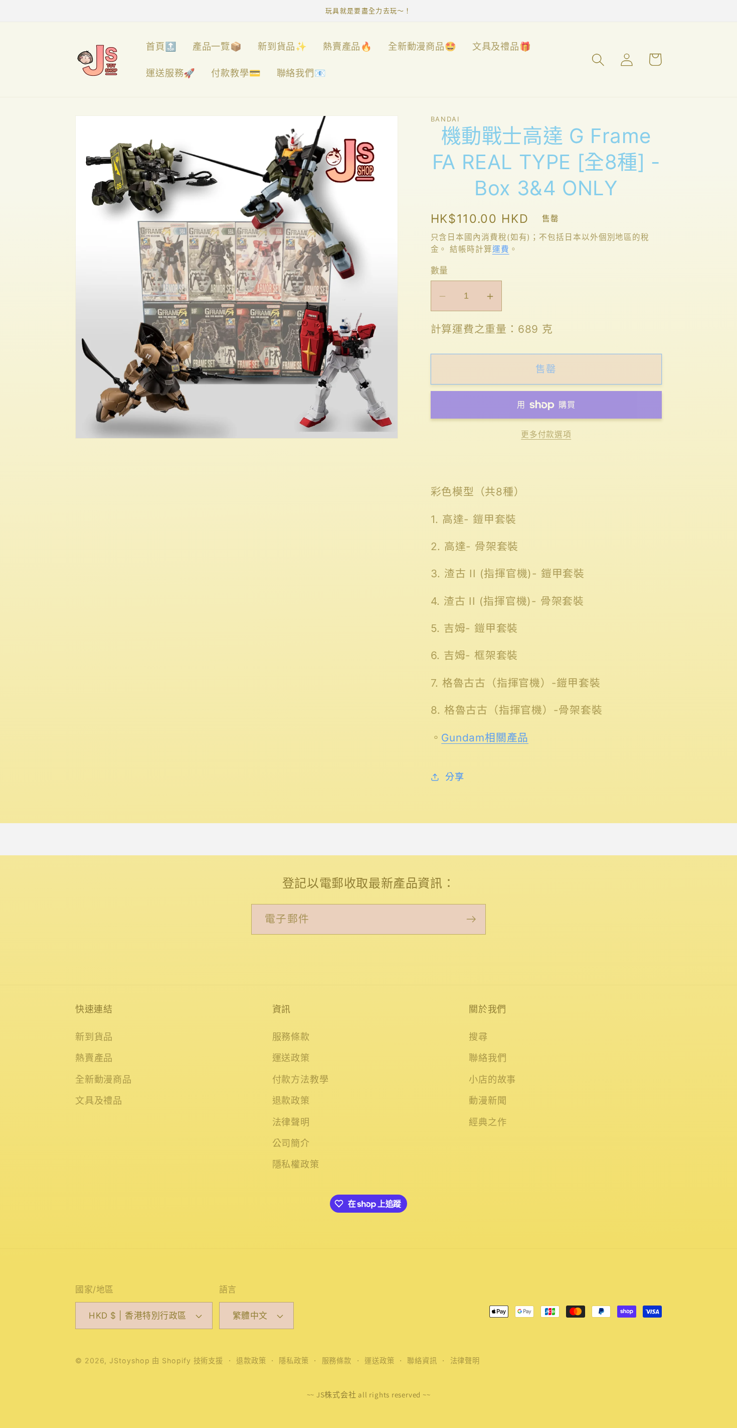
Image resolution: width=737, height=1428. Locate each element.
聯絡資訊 (422, 1360)
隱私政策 (294, 1360)
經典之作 (487, 1121)
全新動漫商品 (103, 1079)
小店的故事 (492, 1079)
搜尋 (478, 1036)
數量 (439, 271)
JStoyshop (129, 1360)
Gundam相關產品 (484, 737)
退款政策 (291, 1100)
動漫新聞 (487, 1100)
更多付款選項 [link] (546, 434)
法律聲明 (291, 1121)
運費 (500, 249)
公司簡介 (291, 1142)
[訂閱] (471, 919)
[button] (598, 59)
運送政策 (291, 1057)
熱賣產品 (94, 1057)
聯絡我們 (487, 1057)
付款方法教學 (300, 1079)
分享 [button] (454, 776)
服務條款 (291, 1036)
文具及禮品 (98, 1100)
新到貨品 (94, 1036)
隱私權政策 (295, 1164)
